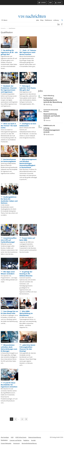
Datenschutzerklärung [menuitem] (34, 437)
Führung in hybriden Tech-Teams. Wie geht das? (28, 88)
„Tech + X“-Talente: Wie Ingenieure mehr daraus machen (28, 52)
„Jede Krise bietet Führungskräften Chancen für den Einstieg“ (27, 348)
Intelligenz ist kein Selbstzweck (28, 125)
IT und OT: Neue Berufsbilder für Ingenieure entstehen (9, 385)
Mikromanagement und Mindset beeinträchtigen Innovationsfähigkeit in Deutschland (28, 163)
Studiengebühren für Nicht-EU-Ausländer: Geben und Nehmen (9, 200)
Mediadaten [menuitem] (4, 440)
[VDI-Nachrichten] (32, 16)
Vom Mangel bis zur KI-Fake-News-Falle (9, 312)
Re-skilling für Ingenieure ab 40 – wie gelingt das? (9, 52)
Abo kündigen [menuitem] (5, 437)
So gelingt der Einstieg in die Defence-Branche (26, 274)
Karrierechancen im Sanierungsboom (8, 160)
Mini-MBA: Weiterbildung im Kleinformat (26, 313)
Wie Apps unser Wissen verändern (8, 273)
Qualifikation (12, 28)
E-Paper (43, 2)
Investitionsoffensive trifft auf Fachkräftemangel (9, 240)
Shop (41, 20)
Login (59, 2)
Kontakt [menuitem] (33, 440)
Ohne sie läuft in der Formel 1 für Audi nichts (9, 126)
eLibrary (56, 20)
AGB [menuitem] (12, 437)
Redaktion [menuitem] (26, 440)
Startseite (3, 28)
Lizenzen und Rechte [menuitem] (15, 440)
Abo (50, 2)
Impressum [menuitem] (16, 443)
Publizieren (48, 20)
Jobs (37, 20)
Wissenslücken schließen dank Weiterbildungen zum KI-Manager (9, 348)
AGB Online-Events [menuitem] (20, 437)
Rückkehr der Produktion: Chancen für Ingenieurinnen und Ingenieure (9, 89)
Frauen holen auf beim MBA (27, 239)
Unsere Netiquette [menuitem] (6, 443)
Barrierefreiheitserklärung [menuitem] (29, 443)
